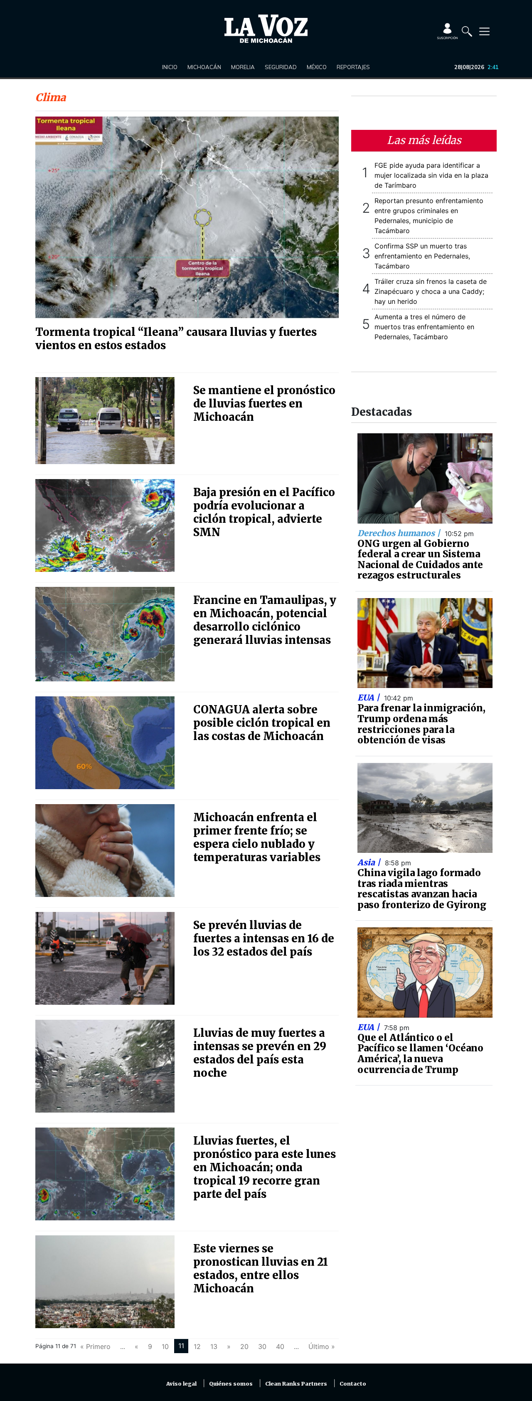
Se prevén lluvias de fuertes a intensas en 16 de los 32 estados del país (263, 939)
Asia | (369, 862)
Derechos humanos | (399, 533)
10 (165, 1346)
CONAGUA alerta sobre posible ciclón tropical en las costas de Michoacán (261, 723)
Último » (321, 1346)
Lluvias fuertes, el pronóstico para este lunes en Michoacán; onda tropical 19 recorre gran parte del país (264, 1167)
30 (262, 1346)
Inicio (169, 67)
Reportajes (353, 67)
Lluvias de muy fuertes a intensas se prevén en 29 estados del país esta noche (259, 1053)
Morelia (243, 67)
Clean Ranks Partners (296, 1383)
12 (197, 1346)
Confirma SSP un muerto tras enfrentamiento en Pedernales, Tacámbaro (422, 256)
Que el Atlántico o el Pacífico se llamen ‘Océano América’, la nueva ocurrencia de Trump (420, 1054)
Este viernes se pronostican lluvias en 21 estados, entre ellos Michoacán (260, 1268)
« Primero (95, 1346)
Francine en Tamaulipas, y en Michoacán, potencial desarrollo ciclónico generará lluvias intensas (264, 620)
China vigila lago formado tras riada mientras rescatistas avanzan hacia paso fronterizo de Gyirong (421, 889)
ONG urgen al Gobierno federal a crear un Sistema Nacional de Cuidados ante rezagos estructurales (420, 559)
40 (280, 1346)
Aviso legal (181, 1383)
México (317, 67)
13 (213, 1346)
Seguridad (281, 67)
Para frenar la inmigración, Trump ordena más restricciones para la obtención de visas (421, 724)
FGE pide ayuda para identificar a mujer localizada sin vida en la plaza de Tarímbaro (431, 175)
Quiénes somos (231, 1383)
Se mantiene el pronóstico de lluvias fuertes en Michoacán (264, 404)
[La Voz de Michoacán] (266, 29)
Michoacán (204, 67)
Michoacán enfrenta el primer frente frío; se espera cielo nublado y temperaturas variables (256, 837)
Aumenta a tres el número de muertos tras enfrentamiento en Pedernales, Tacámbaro (424, 327)
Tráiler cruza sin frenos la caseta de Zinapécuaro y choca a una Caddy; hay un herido (430, 291)
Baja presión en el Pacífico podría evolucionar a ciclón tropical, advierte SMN (264, 512)
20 (244, 1346)
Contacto (353, 1383)
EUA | (369, 698)
